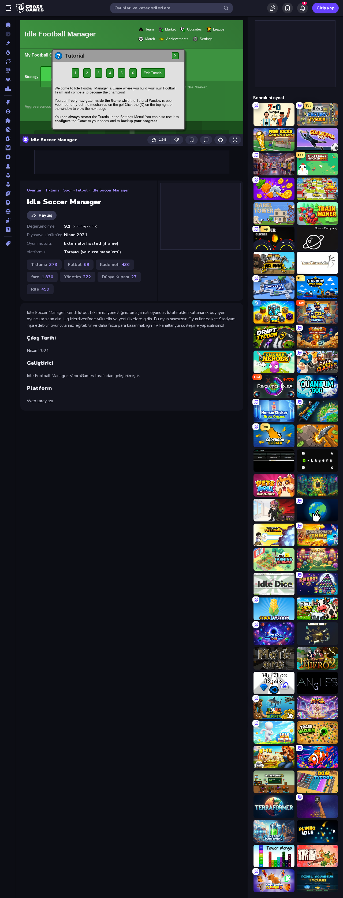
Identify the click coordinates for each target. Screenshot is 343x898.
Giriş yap (325, 8)
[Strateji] (8, 202)
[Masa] (8, 166)
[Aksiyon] (8, 102)
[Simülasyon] (8, 184)
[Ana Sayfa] (8, 24)
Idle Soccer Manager (110, 190)
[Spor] (8, 193)
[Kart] (8, 138)
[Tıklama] (8, 220)
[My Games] (287, 8)
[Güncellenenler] (8, 61)
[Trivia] (8, 229)
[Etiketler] (8, 243)
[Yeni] (8, 43)
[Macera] (8, 156)
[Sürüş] (8, 211)
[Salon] (8, 175)
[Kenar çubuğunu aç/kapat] (8, 8)
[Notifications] (302, 8)
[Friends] (272, 8)
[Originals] (8, 70)
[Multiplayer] (8, 79)
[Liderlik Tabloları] (8, 88)
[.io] (8, 129)
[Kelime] (8, 147)
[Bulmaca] (8, 120)
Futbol (82, 190)
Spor (67, 190)
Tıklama (52, 190)
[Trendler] (8, 52)
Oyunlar (34, 190)
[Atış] (8, 111)
